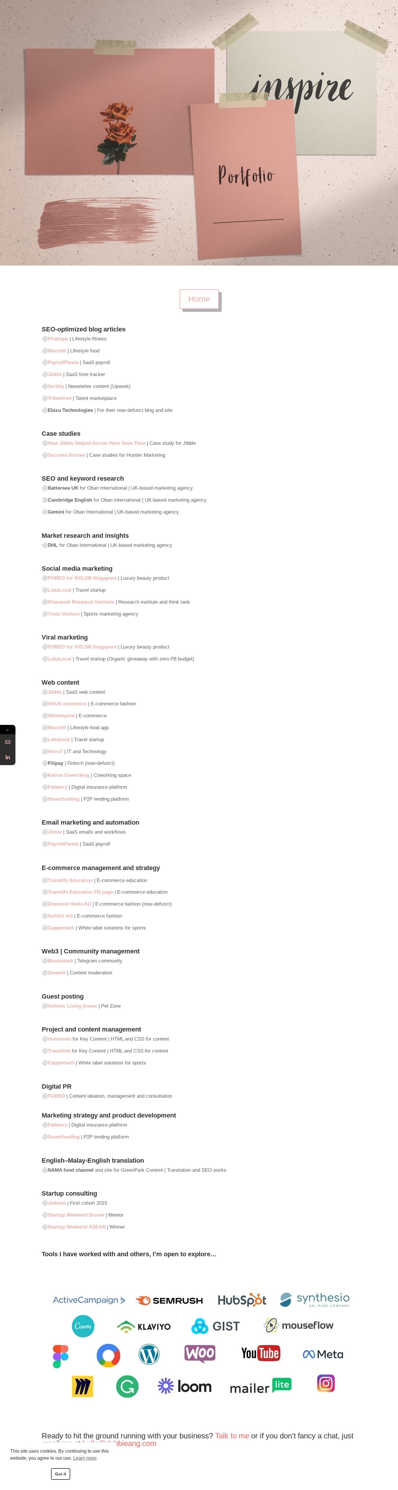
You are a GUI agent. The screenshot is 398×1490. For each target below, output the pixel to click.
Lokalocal (59, 739)
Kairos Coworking (68, 775)
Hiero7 (55, 751)
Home (199, 298)
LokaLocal (59, 659)
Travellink (59, 1051)
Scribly (56, 386)
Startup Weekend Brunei (76, 1215)
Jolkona (57, 1203)
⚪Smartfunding (61, 799)
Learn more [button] (85, 1458)
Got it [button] (60, 1474)
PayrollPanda (63, 362)
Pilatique (58, 339)
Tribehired (59, 398)
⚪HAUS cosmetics (64, 704)
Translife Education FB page (80, 892)
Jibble (55, 374)
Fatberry (57, 787)
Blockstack (60, 961)
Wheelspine (61, 715)
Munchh (57, 351)
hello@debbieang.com (119, 1443)
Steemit (57, 973)
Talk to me (232, 1435)
